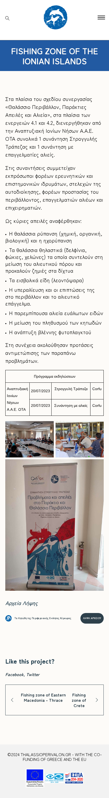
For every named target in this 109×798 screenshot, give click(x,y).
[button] (101, 17)
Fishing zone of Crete (79, 699)
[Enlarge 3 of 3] (96, 466)
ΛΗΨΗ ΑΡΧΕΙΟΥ (92, 618)
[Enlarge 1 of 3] (46, 428)
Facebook (14, 674)
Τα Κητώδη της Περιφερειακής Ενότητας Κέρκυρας (42, 618)
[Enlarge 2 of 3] (96, 428)
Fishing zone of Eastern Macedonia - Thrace (43, 697)
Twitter (32, 674)
